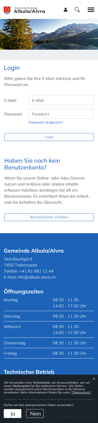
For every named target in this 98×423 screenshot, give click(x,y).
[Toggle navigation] (89, 9)
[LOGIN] (65, 9)
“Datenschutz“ (81, 392)
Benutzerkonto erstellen (49, 217)
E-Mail (10, 100)
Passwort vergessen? (46, 122)
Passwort (13, 113)
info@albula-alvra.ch (37, 277)
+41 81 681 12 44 (36, 271)
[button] (77, 9)
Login (49, 137)
